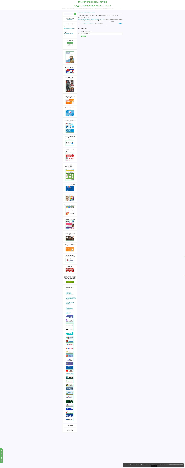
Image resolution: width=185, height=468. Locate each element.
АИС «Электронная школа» (70, 294)
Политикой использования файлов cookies (176, 464)
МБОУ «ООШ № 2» (68, 304)
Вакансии (67, 289)
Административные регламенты (69, 28)
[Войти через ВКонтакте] (67, 45)
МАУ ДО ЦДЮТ (68, 313)
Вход (72, 19)
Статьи (82, 12)
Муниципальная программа (86, 21)
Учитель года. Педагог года (70, 302)
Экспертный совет (68, 293)
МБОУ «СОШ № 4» (68, 307)
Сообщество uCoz (68, 292)
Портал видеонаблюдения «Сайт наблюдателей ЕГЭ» (70, 374)
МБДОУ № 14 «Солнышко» (70, 309)
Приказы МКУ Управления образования (68, 30)
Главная (79, 12)
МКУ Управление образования (92, 2)
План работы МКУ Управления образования (68, 34)
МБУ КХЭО (67, 299)
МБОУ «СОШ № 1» (68, 303)
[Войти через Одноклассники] (72, 45)
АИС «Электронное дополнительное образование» (71, 297)
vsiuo (98, 23)
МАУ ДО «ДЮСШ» (68, 312)
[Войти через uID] (84, 31)
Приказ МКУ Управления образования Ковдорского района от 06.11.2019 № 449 (91, 19)
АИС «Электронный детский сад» (71, 298)
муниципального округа (99, 6)
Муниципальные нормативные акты (69, 25)
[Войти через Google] (70, 45)
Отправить (83, 36)
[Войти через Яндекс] (69, 45)
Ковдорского (80, 6)
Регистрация (69, 19)
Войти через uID (69, 42)
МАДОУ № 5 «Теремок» (69, 308)
